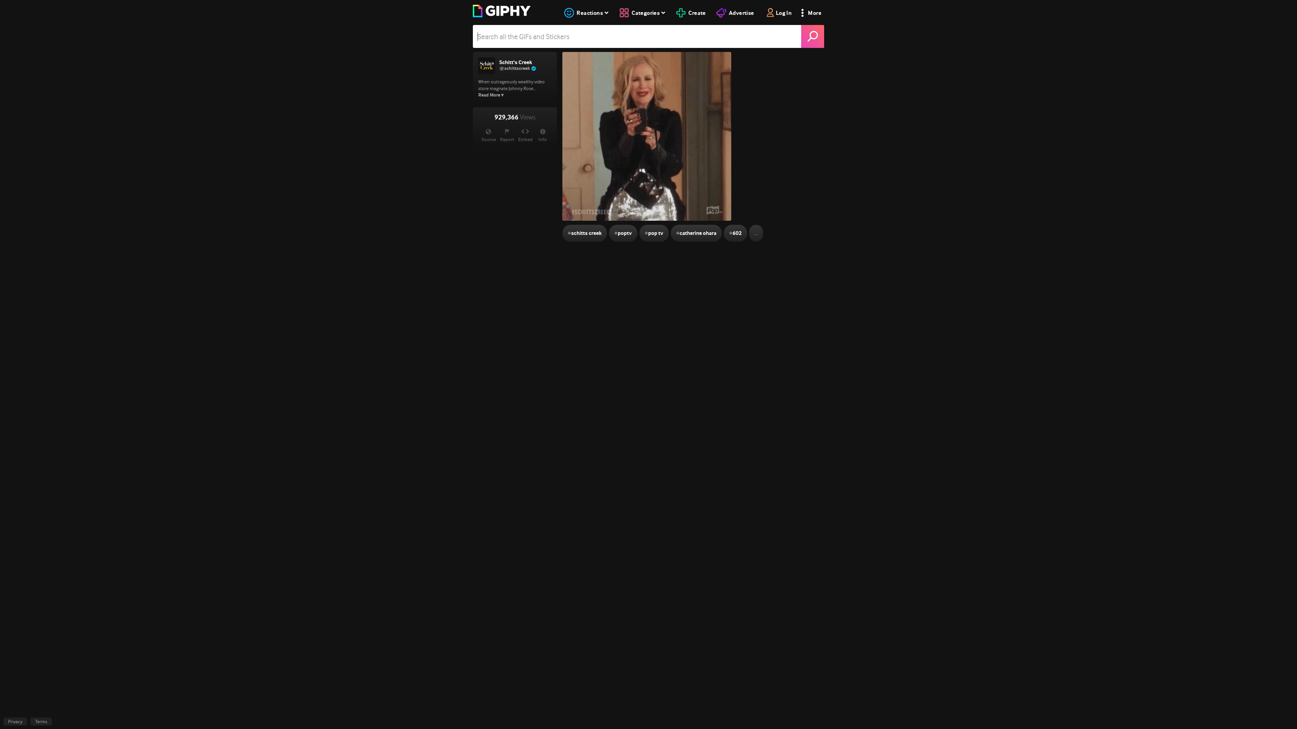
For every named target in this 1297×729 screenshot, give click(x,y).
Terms (41, 721)
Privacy (15, 721)
